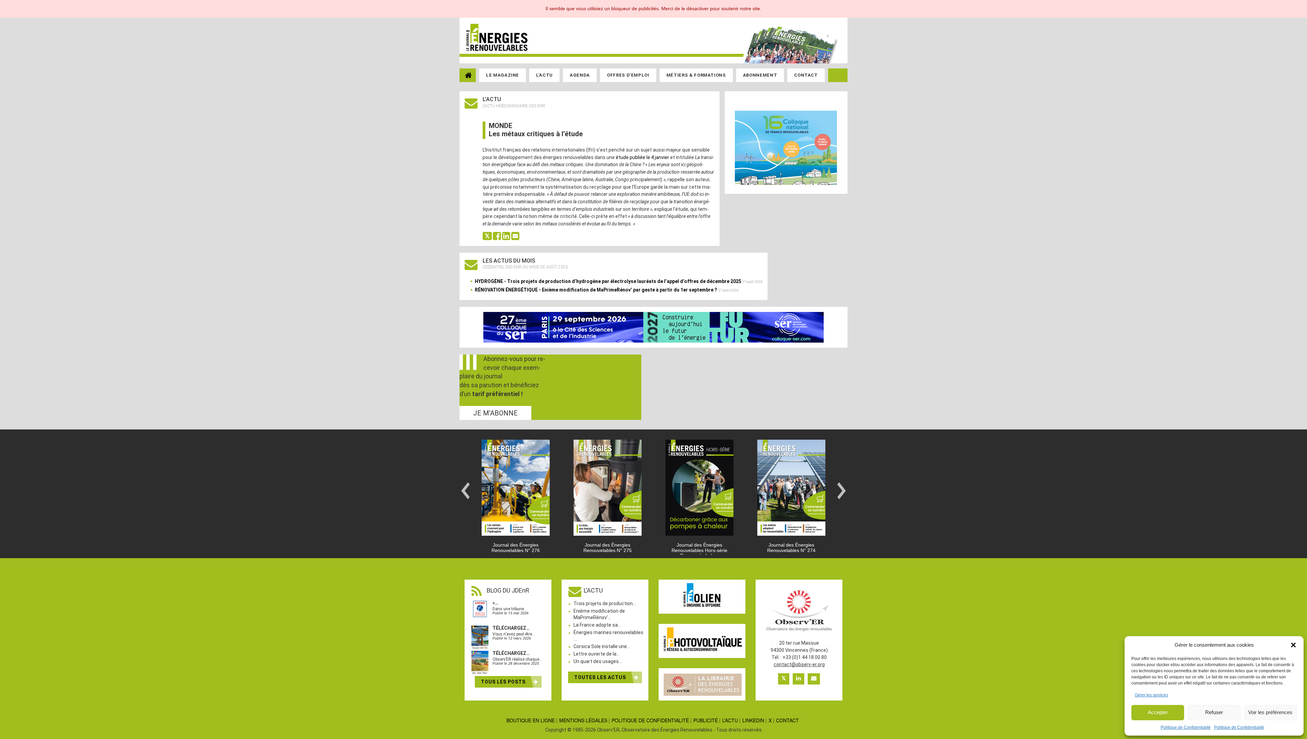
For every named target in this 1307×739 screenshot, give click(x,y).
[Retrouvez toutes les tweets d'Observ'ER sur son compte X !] (783, 679)
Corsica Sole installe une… (602, 646)
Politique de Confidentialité (1186, 727)
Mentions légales (583, 720)
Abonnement (760, 75)
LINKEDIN (753, 720)
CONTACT (787, 720)
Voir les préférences (1270, 712)
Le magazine (502, 75)
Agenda (580, 75)
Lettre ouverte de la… (596, 654)
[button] (1293, 645)
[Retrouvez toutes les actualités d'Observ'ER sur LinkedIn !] (798, 679)
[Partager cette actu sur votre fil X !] (487, 235)
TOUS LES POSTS (504, 682)
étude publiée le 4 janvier (642, 157)
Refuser (1214, 712)
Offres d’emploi (628, 75)
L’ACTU (730, 720)
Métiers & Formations (696, 75)
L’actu (544, 75)
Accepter (1158, 712)
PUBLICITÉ (705, 720)
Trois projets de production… (605, 603)
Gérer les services (1151, 695)
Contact (806, 75)
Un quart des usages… (598, 661)
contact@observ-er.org (799, 664)
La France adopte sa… (597, 625)
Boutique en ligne (530, 720)
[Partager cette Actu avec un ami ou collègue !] (515, 235)
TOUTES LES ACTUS (600, 677)
